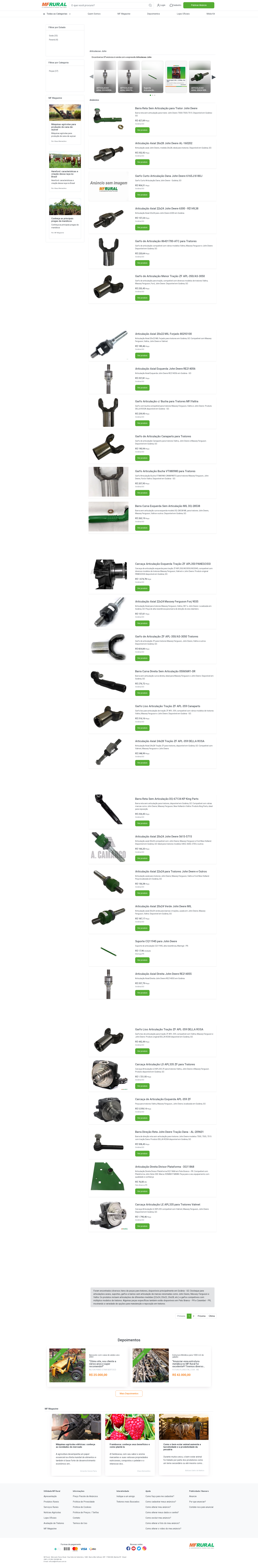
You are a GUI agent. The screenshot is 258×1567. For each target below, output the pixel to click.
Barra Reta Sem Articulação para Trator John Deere (166, 108)
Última (212, 1316)
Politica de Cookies (82, 1507)
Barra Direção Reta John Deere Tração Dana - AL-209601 (169, 1131)
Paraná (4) (53, 40)
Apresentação (50, 1496)
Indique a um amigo (126, 1496)
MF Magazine (123, 14)
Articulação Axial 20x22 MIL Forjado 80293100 (163, 333)
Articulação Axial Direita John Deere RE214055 (163, 973)
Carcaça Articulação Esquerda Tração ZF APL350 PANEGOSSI (173, 563)
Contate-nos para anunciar (201, 1507)
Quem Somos (94, 14)
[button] (150, 5)
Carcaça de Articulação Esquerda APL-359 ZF (163, 1099)
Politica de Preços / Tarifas (86, 1512)
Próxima (201, 1316)
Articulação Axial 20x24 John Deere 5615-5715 (163, 836)
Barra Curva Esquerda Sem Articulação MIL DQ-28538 (167, 506)
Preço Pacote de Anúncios (85, 1496)
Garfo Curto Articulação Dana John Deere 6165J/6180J (168, 176)
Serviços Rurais (51, 1507)
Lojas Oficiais (183, 14)
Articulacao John (98, 51)
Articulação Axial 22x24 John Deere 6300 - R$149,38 (166, 208)
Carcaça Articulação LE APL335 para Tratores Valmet (167, 1204)
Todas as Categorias (57, 14)
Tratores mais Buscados (128, 1501)
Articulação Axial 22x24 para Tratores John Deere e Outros (171, 871)
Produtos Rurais (51, 1501)
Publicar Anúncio (199, 5)
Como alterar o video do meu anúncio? (163, 1528)
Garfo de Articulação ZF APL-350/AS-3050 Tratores (166, 636)
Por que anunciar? (197, 1501)
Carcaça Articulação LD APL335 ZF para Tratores (165, 1064)
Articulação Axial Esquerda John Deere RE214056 (165, 368)
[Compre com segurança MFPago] (48, 1549)
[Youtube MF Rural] (133, 1548)
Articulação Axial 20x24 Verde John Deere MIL (163, 906)
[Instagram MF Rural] (144, 1548)
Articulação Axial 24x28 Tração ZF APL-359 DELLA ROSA (169, 741)
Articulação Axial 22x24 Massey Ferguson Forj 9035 (166, 601)
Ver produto (142, 130)
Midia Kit (211, 14)
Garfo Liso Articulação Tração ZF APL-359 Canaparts (167, 706)
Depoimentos (153, 14)
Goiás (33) (53, 36)
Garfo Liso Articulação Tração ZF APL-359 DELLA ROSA (169, 1029)
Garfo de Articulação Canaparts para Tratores (163, 436)
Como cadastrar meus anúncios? (161, 1501)
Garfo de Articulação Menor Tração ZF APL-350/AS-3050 (170, 276)
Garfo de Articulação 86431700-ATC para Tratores (166, 241)
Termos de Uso (80, 1523)
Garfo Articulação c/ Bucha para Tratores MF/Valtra (166, 401)
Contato (76, 1518)
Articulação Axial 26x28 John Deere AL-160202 (163, 143)
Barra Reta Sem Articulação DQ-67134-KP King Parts (166, 798)
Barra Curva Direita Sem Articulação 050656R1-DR (165, 671)
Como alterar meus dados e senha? (162, 1512)
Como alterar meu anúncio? (158, 1507)
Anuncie (193, 1496)
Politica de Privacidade (84, 1501)
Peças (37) (53, 71)
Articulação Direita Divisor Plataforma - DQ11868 (164, 1166)
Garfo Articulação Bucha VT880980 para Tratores (165, 471)
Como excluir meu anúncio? (158, 1518)
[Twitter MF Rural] (139, 1548)
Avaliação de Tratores (54, 1523)
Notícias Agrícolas (52, 1512)
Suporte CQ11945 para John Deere (156, 941)
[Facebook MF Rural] (128, 1548)
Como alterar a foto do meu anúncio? (163, 1523)
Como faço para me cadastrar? (160, 1496)
